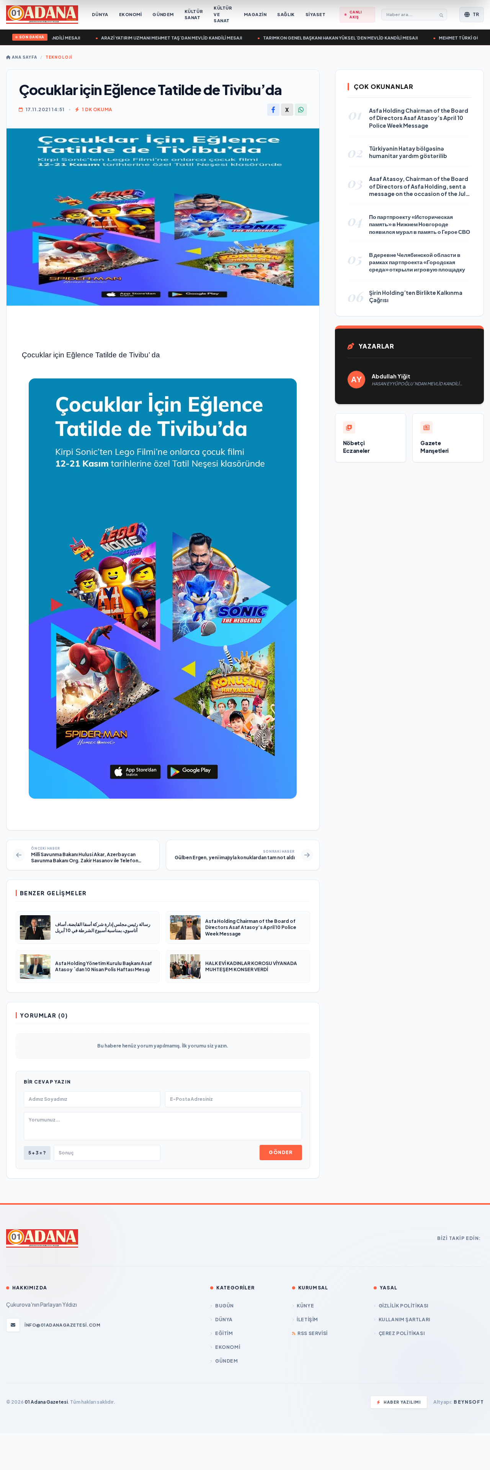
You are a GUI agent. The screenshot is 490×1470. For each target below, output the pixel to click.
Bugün (224, 1306)
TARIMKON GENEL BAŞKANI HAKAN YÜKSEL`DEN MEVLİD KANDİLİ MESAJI (324, 37)
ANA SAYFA (24, 57)
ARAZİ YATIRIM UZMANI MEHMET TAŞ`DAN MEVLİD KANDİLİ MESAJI (155, 37)
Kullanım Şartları (404, 1319)
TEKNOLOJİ (59, 57)
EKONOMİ (227, 1347)
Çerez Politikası (402, 1333)
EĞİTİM (224, 1333)
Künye (305, 1306)
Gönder (280, 1152)
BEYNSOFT (469, 1402)
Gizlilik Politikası (403, 1306)
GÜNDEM (226, 1361)
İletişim (307, 1319)
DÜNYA (224, 1319)
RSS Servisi (312, 1333)
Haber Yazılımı (402, 1402)
